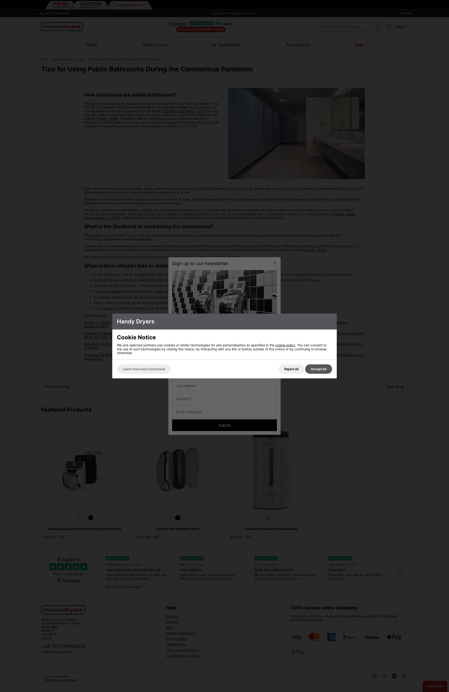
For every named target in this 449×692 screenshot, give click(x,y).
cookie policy (285, 345)
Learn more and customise (144, 369)
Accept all (318, 369)
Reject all (291, 369)
